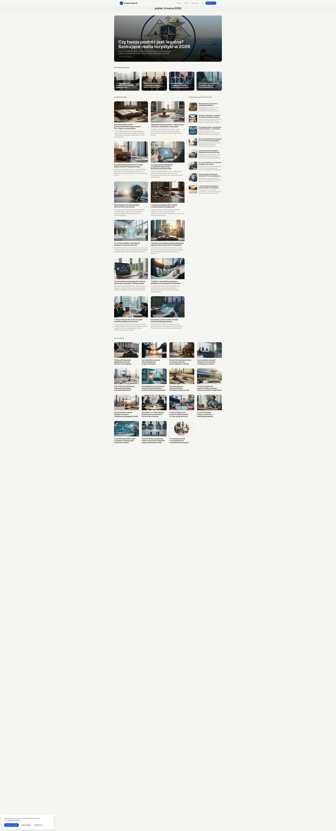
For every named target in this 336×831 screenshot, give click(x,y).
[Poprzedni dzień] (186, 8)
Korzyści (186, 3)
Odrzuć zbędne (26, 825)
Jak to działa (195, 3)
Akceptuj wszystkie (11, 825)
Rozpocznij (210, 3)
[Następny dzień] (150, 8)
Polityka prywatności (14, 820)
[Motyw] (202, 3)
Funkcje (179, 3)
